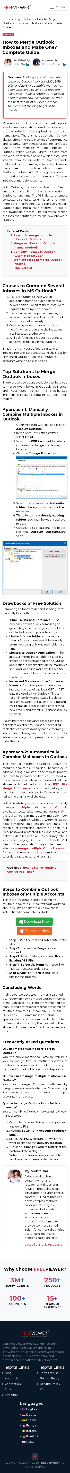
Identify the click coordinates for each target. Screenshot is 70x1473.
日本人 (30, 1442)
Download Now (36, 922)
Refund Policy (50, 1384)
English (31, 1409)
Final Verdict (23, 268)
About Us (11, 1378)
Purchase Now (36, 931)
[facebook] (35, 1456)
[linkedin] (27, 64)
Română (31, 1436)
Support (11, 1389)
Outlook (8, 34)
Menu (60, 7)
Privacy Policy (50, 1378)
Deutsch (31, 1414)
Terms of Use (49, 1373)
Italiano (31, 1431)
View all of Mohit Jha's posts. (43, 1244)
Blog (8, 1373)
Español (31, 1420)
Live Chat (11, 1394)
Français (31, 1425)
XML (43, 1389)
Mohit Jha (19, 64)
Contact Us (13, 1384)
